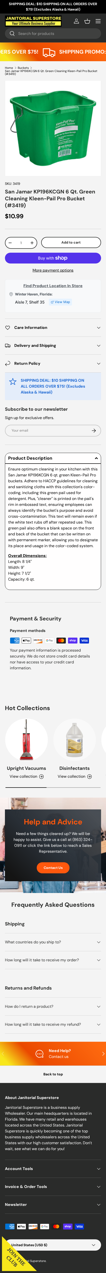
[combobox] (53, 33)
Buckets (23, 67)
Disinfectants (74, 768)
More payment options (53, 270)
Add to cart (71, 242)
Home (9, 67)
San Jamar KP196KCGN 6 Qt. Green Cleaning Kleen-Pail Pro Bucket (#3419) (51, 72)
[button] (87, 21)
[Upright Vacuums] (26, 739)
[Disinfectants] (74, 739)
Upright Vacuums (26, 768)
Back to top (53, 1074)
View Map (62, 302)
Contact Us (53, 867)
